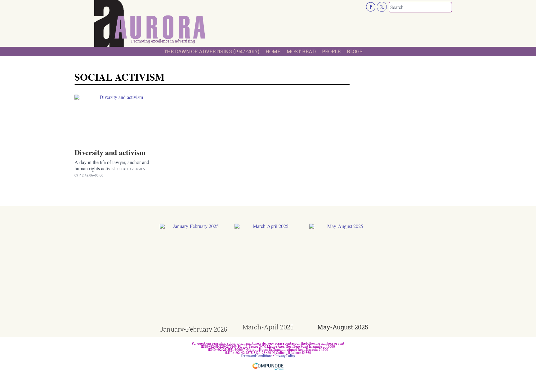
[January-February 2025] (193, 275)
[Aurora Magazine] (150, 25)
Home (273, 51)
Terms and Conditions (256, 356)
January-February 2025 (193, 329)
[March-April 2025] (268, 274)
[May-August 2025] (343, 274)
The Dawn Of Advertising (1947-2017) (211, 51)
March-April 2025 (268, 327)
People (331, 51)
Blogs (355, 51)
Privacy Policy (285, 356)
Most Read (301, 51)
